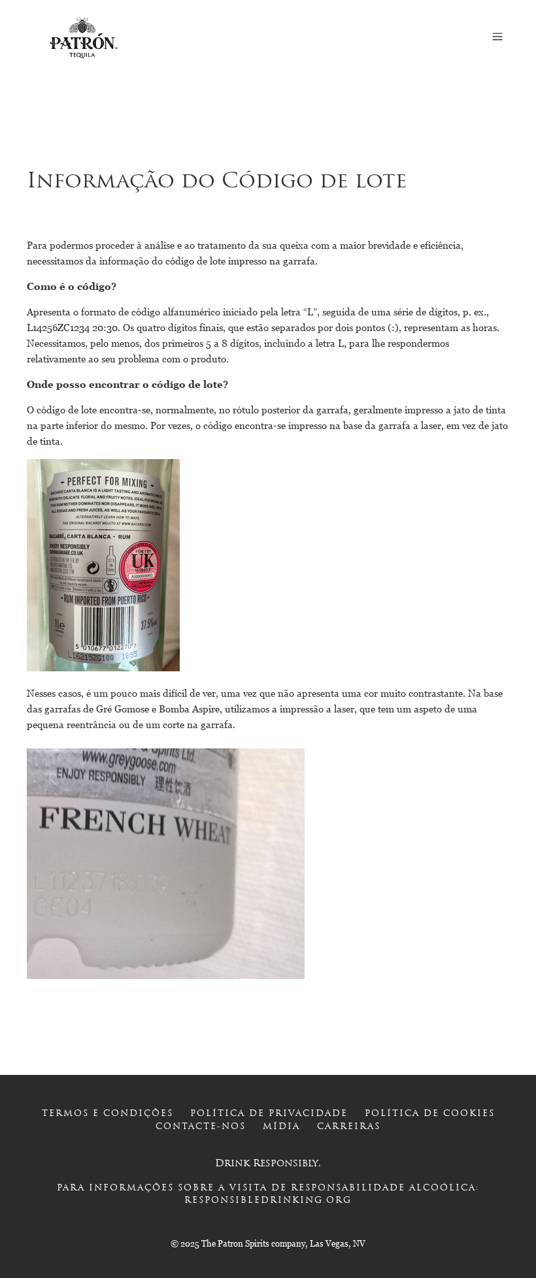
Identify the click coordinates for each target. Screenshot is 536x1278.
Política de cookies (430, 1114)
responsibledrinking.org (268, 1200)
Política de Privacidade (269, 1114)
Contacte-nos (201, 1127)
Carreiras (348, 1127)
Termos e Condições (107, 1114)
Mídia (281, 1127)
